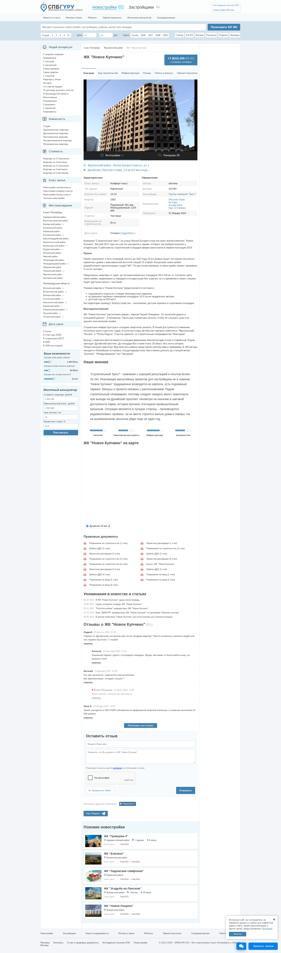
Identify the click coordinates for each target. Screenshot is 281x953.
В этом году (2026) (52, 335)
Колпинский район (52, 235)
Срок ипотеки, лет (52, 412)
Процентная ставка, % (55, 421)
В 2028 (46, 342)
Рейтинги (92, 17)
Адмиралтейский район (118, 840)
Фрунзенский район (52, 274)
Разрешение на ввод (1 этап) (160, 574)
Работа (222, 933)
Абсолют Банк (177, 199)
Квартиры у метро (52, 79)
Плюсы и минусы (164, 73)
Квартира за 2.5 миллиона (56, 158)
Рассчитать (60, 432)
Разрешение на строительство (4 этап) (108, 564)
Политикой (267, 928)
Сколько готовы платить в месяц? (59, 366)
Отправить (185, 790)
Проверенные (49, 58)
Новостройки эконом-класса (57, 187)
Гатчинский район (51, 299)
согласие (117, 768)
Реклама (45, 942)
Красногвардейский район (56, 238)
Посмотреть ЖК (224, 27)
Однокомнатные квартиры (56, 130)
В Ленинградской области (55, 94)
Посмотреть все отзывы (140, 725)
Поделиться (129, 803)
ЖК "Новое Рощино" (119, 906)
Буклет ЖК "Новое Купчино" (160, 564)
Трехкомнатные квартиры (55, 137)
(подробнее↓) (127, 233)
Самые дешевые (51, 68)
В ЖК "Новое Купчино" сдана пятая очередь (118, 600)
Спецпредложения (166, 17)
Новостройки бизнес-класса (56, 194)
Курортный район (51, 249)
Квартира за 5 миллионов (55, 173)
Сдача (126, 35)
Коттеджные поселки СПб (226, 5)
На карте (47, 83)
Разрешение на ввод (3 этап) (160, 579)
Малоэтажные (50, 97)
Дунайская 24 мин (98, 526)
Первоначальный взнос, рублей (59, 403)
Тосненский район (52, 317)
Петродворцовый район (54, 263)
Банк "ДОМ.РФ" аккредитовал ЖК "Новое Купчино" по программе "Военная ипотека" (137, 612)
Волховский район (52, 288)
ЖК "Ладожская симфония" (124, 871)
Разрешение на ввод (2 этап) (103, 579)
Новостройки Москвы (223, 10)
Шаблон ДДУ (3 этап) (156, 569)
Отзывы (147, 73)
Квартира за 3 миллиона (55, 162)
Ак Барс (173, 202)
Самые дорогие (50, 72)
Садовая (139, 840)
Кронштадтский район (54, 246)
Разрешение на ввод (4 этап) (103, 585)
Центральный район (53, 278)
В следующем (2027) (53, 338)
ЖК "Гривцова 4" (116, 836)
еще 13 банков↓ (177, 207)
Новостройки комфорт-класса (57, 191)
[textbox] (91, 27)
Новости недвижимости (97, 933)
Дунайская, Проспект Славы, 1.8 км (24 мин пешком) (119, 170)
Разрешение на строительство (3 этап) (108, 559)
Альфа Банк (175, 205)
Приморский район (52, 267)
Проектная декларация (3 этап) (104, 569)
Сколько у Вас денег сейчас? (57, 357)
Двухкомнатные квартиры (55, 133)
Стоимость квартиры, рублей (58, 394)
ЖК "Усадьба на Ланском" (122, 888)
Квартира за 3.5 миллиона (56, 166)
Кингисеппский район (53, 302)
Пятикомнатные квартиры (55, 144)
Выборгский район (115, 892)
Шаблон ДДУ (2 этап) (156, 553)
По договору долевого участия (58, 90)
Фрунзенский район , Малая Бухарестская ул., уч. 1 (118, 165)
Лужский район (50, 313)
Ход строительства (108, 73)
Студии (46, 126)
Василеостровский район (55, 220)
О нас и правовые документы (83, 942)
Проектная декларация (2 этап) (104, 553)
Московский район (52, 253)
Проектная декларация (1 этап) (161, 543)
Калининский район (52, 228)
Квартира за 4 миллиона (55, 169)
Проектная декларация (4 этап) (161, 559)
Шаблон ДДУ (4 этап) (99, 574)
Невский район (50, 256)
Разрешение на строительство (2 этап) (165, 548)
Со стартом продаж (52, 86)
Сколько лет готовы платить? (57, 374)
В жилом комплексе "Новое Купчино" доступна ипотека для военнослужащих (134, 617)
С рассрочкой (49, 65)
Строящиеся (49, 104)
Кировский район (115, 875)
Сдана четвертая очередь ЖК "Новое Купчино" (119, 604)
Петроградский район (53, 260)
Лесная (134, 892)
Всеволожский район (117, 857)
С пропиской (49, 108)
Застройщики (141, 7)
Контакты (58, 942)
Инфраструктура (130, 73)
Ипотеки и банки (74, 17)
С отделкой (48, 76)
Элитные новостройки (54, 198)
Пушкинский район (52, 271)
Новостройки (104, 7)
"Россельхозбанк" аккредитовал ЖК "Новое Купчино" (122, 608)
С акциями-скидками (53, 54)
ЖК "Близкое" (114, 853)
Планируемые (50, 101)
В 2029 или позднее (53, 345)
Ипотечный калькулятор (139, 17)
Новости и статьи (51, 17)
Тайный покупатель (111, 17)
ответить (88, 643)
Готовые (47, 331)
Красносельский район (54, 242)
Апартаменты (49, 111)
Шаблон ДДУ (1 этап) (99, 548)
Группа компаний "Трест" (182, 194)
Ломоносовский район (54, 309)
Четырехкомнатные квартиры (57, 140)
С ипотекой (48, 61)
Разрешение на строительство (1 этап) (108, 543)
